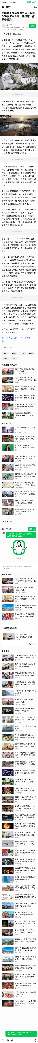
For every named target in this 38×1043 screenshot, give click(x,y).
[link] (7, 1040)
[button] (3, 1040)
